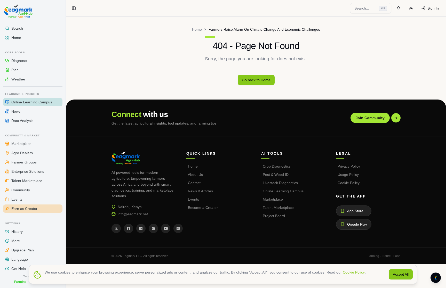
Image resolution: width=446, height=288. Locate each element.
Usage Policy (348, 174)
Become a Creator (203, 207)
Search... (369, 8)
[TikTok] (178, 228)
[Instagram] (153, 228)
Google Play (357, 224)
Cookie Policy (349, 183)
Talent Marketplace (278, 207)
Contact (194, 183)
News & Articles (200, 191)
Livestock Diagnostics (280, 183)
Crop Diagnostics (277, 166)
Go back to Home (256, 80)
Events (193, 199)
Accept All (401, 274)
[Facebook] (128, 228)
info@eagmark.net (133, 214)
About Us (195, 174)
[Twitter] (116, 228)
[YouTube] (165, 228)
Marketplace (273, 199)
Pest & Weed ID (276, 174)
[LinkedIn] (141, 228)
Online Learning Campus (283, 191)
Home (197, 29)
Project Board (274, 216)
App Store (355, 211)
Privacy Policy (349, 166)
